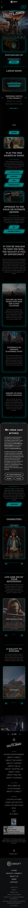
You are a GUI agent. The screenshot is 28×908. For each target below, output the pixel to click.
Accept (19, 478)
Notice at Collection (9, 445)
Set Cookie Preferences (14, 474)
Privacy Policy (17, 443)
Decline (9, 478)
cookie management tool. (15, 448)
